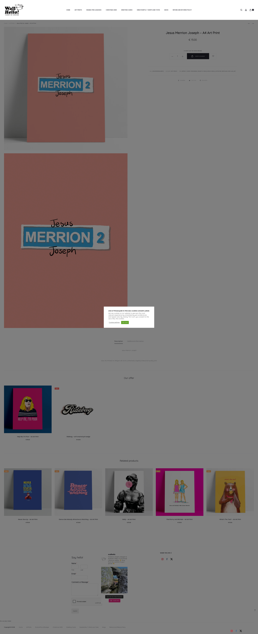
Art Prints (78, 10)
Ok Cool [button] (125, 322)
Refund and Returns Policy (182, 10)
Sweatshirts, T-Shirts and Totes (148, 10)
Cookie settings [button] (114, 322)
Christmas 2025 (111, 10)
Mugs (166, 10)
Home (68, 10)
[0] (250, 10)
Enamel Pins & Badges (93, 10)
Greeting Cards (126, 10)
